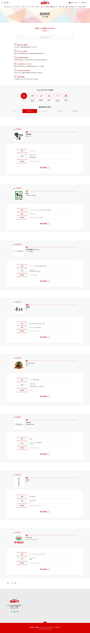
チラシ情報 (62, 6)
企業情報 (37, 627)
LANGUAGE (84, 2)
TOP (8, 582)
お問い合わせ (57, 627)
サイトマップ (42, 627)
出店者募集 (32, 627)
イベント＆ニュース (17, 6)
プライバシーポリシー (50, 627)
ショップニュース (27, 6)
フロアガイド (9, 6)
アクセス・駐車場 (46, 6)
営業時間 (72, 2)
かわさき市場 (73, 6)
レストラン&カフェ (37, 6)
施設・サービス (55, 6)
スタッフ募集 (83, 6)
